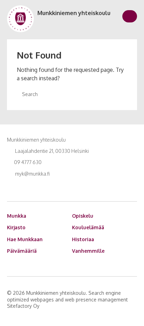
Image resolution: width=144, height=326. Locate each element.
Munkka (16, 216)
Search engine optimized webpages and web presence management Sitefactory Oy (67, 299)
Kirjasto (16, 227)
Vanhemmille (88, 251)
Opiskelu (82, 216)
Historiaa (83, 239)
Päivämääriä (22, 251)
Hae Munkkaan (25, 239)
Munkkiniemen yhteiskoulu (73, 12)
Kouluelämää (88, 227)
